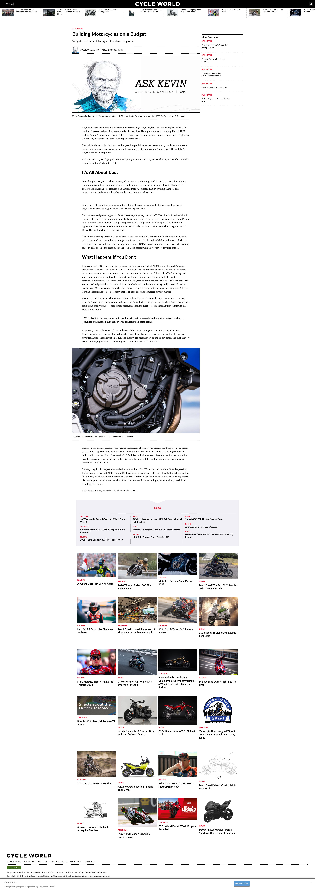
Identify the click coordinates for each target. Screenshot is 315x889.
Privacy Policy (13, 862)
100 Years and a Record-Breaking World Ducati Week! (103, 520)
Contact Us (49, 862)
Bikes (135, 516)
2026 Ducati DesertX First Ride (94, 783)
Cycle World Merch (65, 862)
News (135, 527)
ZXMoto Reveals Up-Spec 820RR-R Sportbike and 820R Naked (157, 520)
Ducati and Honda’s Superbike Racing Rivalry (215, 46)
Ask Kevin (77, 29)
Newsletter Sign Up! (86, 862)
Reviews (83, 537)
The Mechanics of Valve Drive (214, 87)
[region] (157, 883)
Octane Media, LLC (37, 876)
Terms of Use (28, 862)
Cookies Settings (14, 868)
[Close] (311, 883)
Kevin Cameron (91, 50)
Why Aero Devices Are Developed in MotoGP (211, 74)
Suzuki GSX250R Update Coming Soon (204, 519)
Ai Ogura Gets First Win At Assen (201, 527)
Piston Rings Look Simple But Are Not (216, 100)
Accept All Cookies (241, 883)
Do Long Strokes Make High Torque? (214, 60)
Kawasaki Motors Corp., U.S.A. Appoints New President (102, 531)
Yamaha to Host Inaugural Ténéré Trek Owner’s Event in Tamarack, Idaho (217, 734)
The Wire (84, 516)
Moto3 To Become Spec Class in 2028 (151, 537)
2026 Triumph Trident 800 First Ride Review (101, 540)
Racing (136, 534)
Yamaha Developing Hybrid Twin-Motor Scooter (156, 530)
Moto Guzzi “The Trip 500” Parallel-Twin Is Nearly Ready (209, 535)
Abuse (39, 862)
